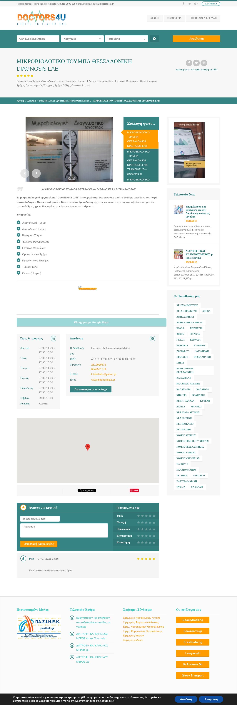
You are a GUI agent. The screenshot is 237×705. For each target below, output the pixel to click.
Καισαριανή (183, 378)
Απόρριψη (211, 699)
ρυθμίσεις (107, 701)
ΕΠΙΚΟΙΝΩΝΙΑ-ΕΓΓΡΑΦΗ (203, 18)
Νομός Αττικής (186, 435)
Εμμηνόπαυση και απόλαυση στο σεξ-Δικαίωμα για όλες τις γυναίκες (93, 622)
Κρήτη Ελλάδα (185, 401)
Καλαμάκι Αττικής (188, 383)
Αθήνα (206, 311)
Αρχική (20, 100)
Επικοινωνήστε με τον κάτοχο (91, 389)
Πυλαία (180, 487)
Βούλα (180, 328)
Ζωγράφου (182, 351)
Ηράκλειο (182, 357)
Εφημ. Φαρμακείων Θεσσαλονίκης (142, 631)
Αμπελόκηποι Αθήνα (189, 322)
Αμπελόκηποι (185, 317)
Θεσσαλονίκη (202, 357)
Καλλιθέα (202, 389)
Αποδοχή (186, 699)
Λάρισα (180, 406)
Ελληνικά (211, 3)
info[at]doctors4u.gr (103, 4)
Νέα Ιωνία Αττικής (188, 412)
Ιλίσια (180, 362)
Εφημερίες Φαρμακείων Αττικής (141, 622)
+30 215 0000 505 (66, 4)
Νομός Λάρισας (186, 452)
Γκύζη (180, 340)
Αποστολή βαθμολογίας (39, 544)
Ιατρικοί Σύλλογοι (133, 639)
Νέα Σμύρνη (184, 418)
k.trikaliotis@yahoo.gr (103, 374)
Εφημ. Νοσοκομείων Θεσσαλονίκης (143, 626)
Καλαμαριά (183, 389)
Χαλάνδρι (197, 487)
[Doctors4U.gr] (42, 18)
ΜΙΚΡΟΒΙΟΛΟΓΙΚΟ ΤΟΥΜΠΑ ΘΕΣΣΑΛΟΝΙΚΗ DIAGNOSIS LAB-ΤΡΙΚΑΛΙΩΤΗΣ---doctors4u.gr (138, 162)
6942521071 (98, 369)
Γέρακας (195, 334)
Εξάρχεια (182, 345)
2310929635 (98, 364)
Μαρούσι (196, 406)
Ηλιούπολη (202, 351)
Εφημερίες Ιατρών (133, 635)
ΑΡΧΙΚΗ (154, 18)
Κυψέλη (205, 401)
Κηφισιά (181, 395)
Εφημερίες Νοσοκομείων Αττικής (141, 617)
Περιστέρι (199, 475)
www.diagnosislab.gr (103, 379)
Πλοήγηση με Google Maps (91, 322)
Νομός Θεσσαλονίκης (190, 447)
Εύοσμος (199, 345)
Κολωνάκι (198, 395)
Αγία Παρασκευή (186, 311)
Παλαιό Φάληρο (186, 470)
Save (135, 490)
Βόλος (180, 334)
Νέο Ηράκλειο (184, 424)
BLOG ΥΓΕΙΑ (174, 18)
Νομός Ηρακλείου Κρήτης (192, 441)
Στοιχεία (31, 100)
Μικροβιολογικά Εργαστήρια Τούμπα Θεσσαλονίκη (64, 100)
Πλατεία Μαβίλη (186, 481)
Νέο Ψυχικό (183, 429)
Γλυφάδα (195, 340)
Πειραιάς (181, 475)
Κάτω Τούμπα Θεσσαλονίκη (185, 370)
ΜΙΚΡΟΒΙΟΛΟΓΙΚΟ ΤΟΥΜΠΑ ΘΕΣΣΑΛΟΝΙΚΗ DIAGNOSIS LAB (138, 139)
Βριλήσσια (196, 328)
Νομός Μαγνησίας (188, 458)
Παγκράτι (182, 464)
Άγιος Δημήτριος (187, 305)
